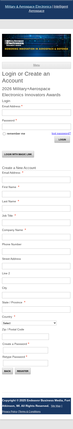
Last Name (9, 201)
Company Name (12, 230)
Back (7, 371)
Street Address (11, 258)
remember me (16, 133)
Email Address (11, 106)
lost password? (61, 133)
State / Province (12, 302)
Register (22, 371)
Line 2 (6, 273)
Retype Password (13, 356)
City (4, 287)
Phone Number (11, 244)
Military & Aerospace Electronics (28, 6)
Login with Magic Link (18, 154)
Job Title (7, 215)
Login (62, 139)
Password (8, 120)
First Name (9, 187)
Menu (36, 65)
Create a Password (14, 343)
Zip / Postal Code (13, 329)
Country (7, 316)
